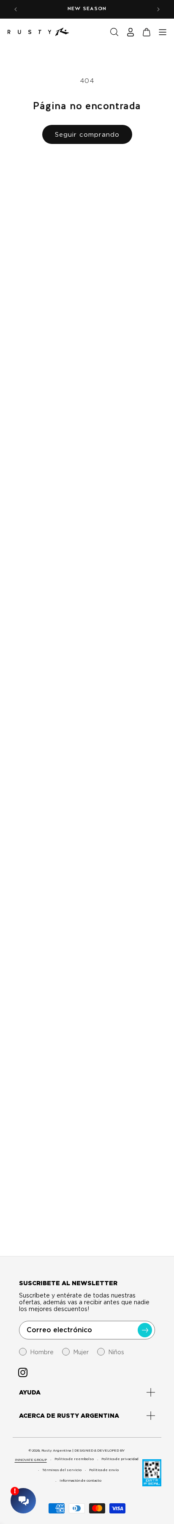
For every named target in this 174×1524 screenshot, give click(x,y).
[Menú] (163, 32)
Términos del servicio (62, 1470)
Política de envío (104, 1470)
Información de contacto (80, 1480)
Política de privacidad (120, 1459)
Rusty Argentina (56, 1450)
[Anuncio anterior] (15, 9)
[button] (114, 32)
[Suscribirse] (145, 1330)
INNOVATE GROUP (31, 1460)
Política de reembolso (74, 1459)
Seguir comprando (87, 134)
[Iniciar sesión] (130, 32)
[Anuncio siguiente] (158, 9)
